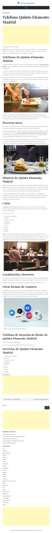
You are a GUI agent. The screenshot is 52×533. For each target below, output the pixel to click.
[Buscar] (47, 407)
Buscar (4, 405)
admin (17, 46)
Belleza (4, 457)
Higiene (5, 472)
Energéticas (6, 468)
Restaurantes (6, 12)
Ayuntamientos (6, 453)
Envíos (4, 470)
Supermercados (7, 496)
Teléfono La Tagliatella (40, 399)
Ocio (4, 487)
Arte (4, 448)
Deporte (5, 466)
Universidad (6, 502)
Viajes (4, 504)
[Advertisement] (26, 35)
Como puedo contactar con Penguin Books (14, 436)
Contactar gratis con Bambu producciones (13, 441)
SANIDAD (5, 494)
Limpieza (5, 479)
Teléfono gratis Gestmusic (9, 443)
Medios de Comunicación (9, 481)
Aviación (5, 451)
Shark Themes (38, 530)
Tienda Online (6, 500)
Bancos (4, 455)
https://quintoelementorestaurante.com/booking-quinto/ (32, 133)
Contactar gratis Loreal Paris (10, 438)
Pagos (4, 489)
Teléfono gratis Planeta (9, 434)
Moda (4, 483)
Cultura (4, 461)
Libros (4, 476)
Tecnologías (6, 498)
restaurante (6, 374)
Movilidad (5, 485)
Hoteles (5, 474)
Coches (4, 459)
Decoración (6, 463)
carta (5, 207)
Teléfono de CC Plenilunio (12, 399)
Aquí (4, 49)
